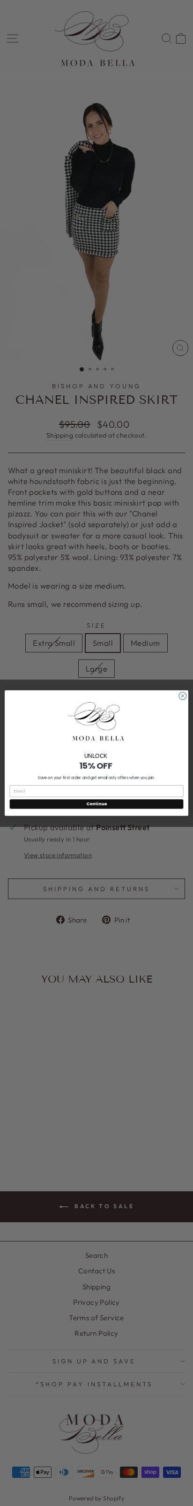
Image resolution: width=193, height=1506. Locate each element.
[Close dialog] (182, 696)
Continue (96, 804)
